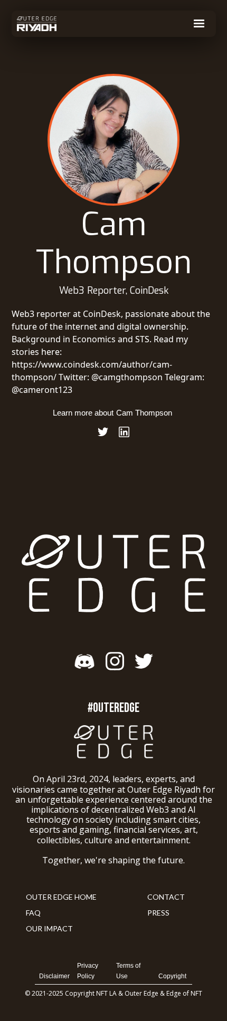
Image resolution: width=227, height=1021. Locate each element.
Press (158, 912)
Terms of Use (128, 971)
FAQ (33, 912)
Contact (166, 896)
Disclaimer (54, 976)
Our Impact (49, 928)
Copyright (172, 976)
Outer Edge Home (61, 896)
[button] (199, 23)
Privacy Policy (87, 971)
